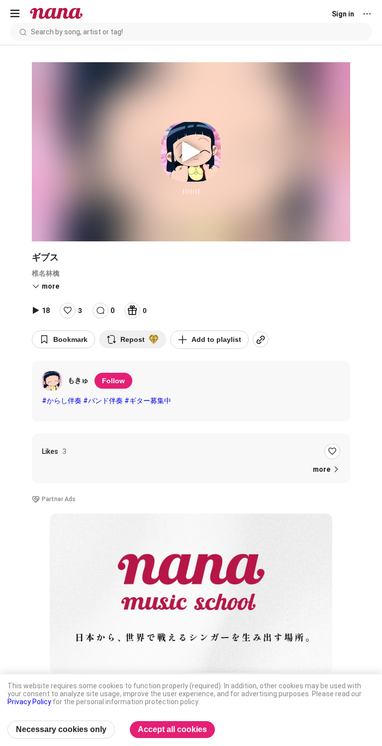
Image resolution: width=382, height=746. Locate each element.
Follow (113, 381)
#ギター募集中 (147, 401)
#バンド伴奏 (103, 401)
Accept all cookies (172, 729)
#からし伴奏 (62, 401)
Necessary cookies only (61, 729)
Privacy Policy (29, 702)
